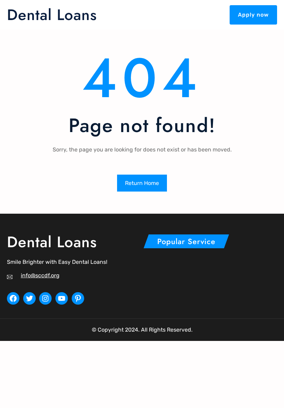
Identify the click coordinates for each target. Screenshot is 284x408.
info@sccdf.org (40, 275)
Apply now (253, 14)
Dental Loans (52, 15)
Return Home (142, 183)
